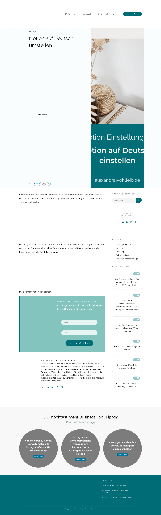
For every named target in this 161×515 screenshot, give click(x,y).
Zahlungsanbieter (123, 244)
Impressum (107, 480)
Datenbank (58, 248)
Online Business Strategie (127, 259)
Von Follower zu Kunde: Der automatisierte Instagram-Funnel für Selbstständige (127, 282)
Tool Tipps (120, 252)
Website (119, 248)
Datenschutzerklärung (114, 485)
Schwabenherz (122, 255)
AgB (103, 503)
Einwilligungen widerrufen (117, 498)
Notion (32, 31)
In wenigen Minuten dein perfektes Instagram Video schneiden (127, 328)
